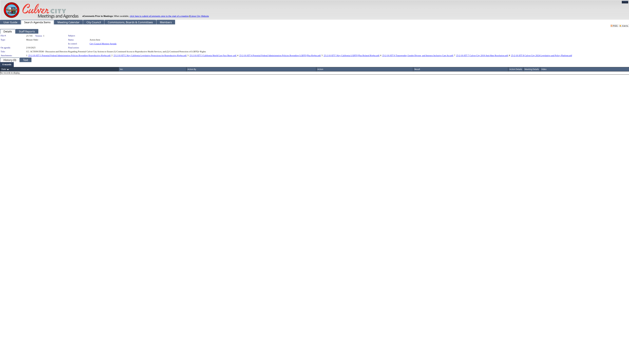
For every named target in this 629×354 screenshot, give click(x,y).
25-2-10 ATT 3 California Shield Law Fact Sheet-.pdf (213, 55)
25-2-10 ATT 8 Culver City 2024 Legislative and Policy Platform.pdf (541, 55)
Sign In (625, 2)
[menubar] (7, 64)
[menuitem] (7, 64)
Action (320, 69)
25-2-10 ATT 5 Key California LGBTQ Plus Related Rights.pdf (351, 55)
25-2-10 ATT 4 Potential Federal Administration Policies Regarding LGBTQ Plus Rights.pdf (280, 55)
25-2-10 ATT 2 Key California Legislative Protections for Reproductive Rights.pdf (150, 55)
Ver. (121, 69)
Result (417, 69)
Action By (192, 69)
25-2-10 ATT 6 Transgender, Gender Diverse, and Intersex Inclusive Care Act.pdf (417, 55)
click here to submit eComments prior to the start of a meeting (159, 16)
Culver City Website (199, 16)
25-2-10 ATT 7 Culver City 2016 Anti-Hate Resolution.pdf (482, 55)
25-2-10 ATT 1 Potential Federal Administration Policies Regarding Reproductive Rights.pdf (69, 55)
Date (3, 69)
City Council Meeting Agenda (103, 43)
